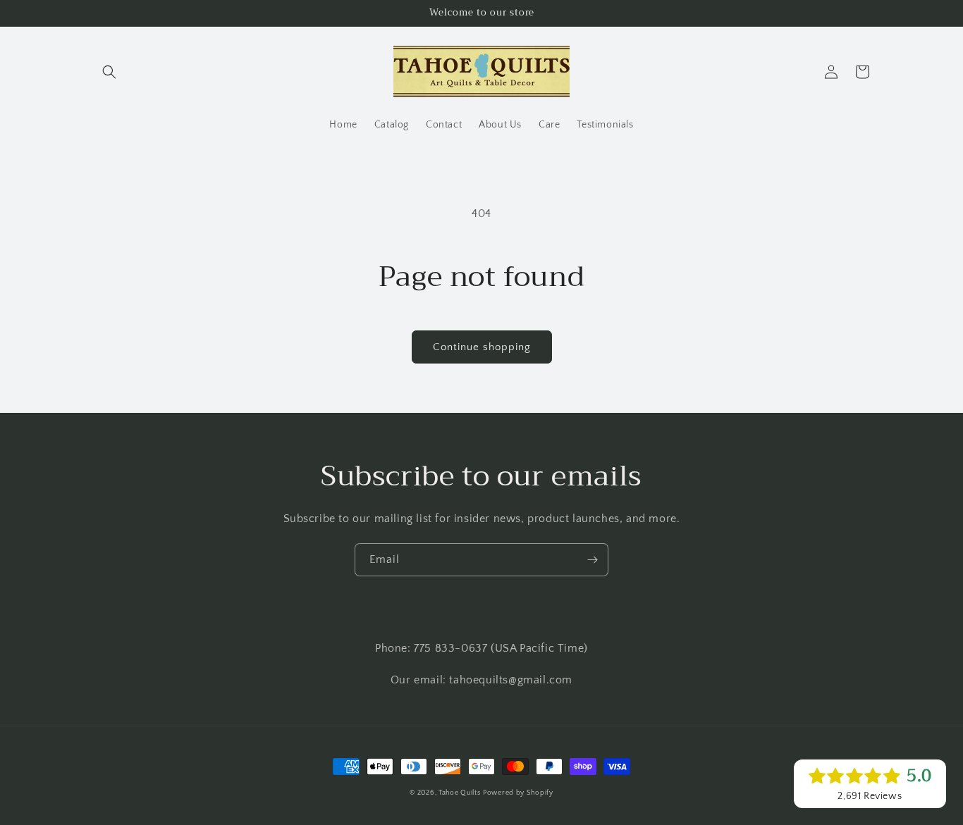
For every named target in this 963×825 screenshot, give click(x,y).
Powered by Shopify (518, 793)
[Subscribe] (592, 559)
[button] (109, 71)
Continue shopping (482, 347)
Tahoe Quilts (459, 793)
